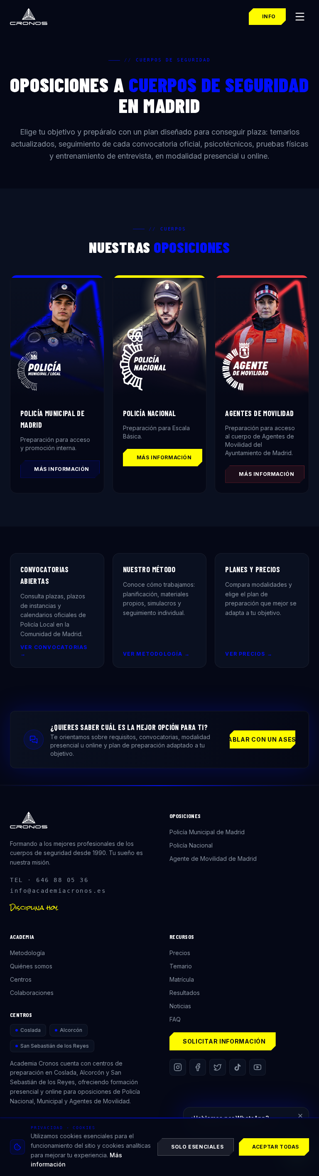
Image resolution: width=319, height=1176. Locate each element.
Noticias (180, 1005)
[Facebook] (197, 1067)
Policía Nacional (191, 845)
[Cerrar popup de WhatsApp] (300, 1116)
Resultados (184, 992)
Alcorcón (71, 1030)
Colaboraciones (32, 992)
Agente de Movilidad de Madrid (213, 858)
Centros (21, 979)
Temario (180, 966)
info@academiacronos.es (58, 890)
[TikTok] (237, 1067)
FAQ (175, 1019)
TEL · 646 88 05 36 (49, 880)
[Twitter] (217, 1067)
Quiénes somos (31, 966)
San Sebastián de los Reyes (54, 1046)
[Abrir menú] (300, 16)
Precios (179, 952)
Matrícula (181, 979)
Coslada (30, 1030)
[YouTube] (257, 1067)
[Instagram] (177, 1067)
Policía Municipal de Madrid (207, 831)
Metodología (27, 952)
